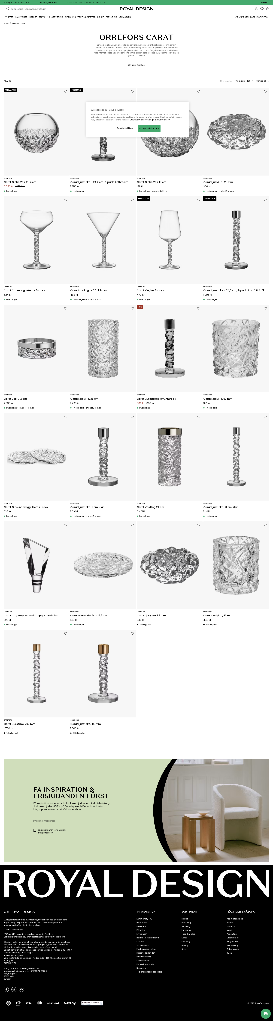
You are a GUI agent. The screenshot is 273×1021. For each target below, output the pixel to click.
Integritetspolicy (143, 957)
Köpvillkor (140, 930)
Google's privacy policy (158, 120)
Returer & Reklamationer (147, 938)
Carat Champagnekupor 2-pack (24, 290)
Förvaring (186, 942)
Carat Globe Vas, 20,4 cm (20, 182)
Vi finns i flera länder (13, 929)
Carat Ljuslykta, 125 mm (218, 182)
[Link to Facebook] (6, 989)
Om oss (140, 942)
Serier (184, 949)
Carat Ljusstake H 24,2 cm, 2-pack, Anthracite (99, 182)
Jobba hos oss (143, 945)
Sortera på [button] (261, 81)
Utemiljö (185, 945)
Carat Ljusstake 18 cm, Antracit (156, 399)
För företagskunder (145, 964)
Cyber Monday (234, 949)
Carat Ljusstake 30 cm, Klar (220, 507)
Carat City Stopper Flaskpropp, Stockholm (31, 615)
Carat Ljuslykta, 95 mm (151, 615)
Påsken (230, 923)
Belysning (186, 923)
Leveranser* (141, 934)
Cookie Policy (142, 960)
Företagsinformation (146, 949)
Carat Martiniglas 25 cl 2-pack (89, 290)
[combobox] (265, 2)
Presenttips (232, 934)
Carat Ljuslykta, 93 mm (217, 399)
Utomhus (231, 926)
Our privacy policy (138, 120)
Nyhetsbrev (141, 923)
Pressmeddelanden (145, 953)
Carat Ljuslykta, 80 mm (217, 615)
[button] (265, 2)
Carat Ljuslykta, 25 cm (84, 399)
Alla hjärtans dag (235, 919)
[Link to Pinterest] (21, 989)
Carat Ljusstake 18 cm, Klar (87, 507)
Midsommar (233, 938)
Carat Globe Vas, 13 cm (151, 182)
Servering (186, 926)
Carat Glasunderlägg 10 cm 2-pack (26, 507)
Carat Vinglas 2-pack (150, 290)
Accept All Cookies (149, 128)
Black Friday (232, 945)
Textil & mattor (188, 934)
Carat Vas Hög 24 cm (150, 507)
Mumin (230, 930)
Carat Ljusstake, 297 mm (19, 724)
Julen (229, 953)
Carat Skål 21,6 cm (15, 399)
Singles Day (232, 942)
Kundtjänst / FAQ (144, 919)
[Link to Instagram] (13, 989)
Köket (184, 938)
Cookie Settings (125, 128)
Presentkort (141, 926)
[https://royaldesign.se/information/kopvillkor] (92, 1003)
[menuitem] (8, 17)
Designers (141, 968)
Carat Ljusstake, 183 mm (85, 724)
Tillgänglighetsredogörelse (149, 972)
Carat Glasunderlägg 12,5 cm (88, 615)
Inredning (186, 930)
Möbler (185, 919)
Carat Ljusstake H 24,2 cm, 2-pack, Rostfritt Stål (233, 290)
